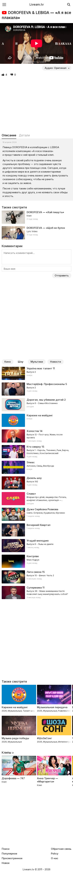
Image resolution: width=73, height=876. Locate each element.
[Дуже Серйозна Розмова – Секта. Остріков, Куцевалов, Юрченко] (36, 514)
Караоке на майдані (39, 415)
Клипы (6, 752)
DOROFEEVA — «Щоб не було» (46, 227)
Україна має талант (39, 368)
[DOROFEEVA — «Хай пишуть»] (36, 217)
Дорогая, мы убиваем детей (45, 399)
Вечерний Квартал (38, 525)
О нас (54, 858)
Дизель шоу (34, 478)
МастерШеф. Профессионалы (46, 384)
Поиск (6, 848)
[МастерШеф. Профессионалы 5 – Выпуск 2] (36, 389)
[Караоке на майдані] (36, 420)
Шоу (20, 361)
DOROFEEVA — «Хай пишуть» (45, 212)
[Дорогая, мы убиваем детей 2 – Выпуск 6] (36, 404)
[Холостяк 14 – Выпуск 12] (36, 436)
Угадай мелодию (38, 540)
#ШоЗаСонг (44, 738)
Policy (54, 853)
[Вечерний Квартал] (36, 529)
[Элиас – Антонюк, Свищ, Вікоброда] (36, 467)
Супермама (34, 587)
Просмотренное (12, 858)
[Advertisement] (36, 105)
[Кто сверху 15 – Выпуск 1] (36, 451)
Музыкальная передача (52, 707)
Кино (7, 361)
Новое (6, 863)
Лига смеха (34, 572)
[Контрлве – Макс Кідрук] (36, 561)
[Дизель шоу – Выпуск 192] (36, 483)
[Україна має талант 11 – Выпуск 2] (36, 373)
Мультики (37, 361)
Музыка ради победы (15, 738)
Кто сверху (34, 446)
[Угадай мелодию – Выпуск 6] (36, 545)
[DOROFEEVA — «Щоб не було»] (36, 232)
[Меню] (4, 4)
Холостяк (33, 431)
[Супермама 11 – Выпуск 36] (36, 592)
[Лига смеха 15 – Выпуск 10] (36, 576)
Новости (55, 361)
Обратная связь (61, 848)
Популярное (9, 853)
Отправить (62, 275)
